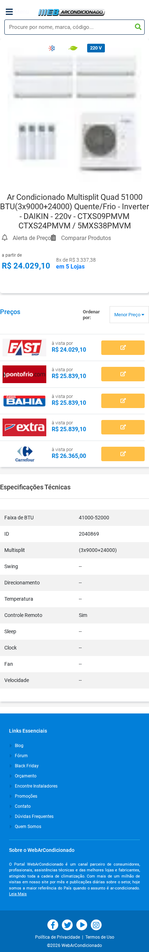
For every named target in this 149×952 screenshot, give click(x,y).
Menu (21, 11)
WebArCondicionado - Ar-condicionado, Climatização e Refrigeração (71, 12)
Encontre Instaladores (36, 786)
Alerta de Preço (31, 237)
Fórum (21, 755)
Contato (22, 806)
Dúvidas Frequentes (34, 816)
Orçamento (25, 776)
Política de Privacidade (58, 937)
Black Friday (26, 765)
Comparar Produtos (85, 237)
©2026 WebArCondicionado (74, 945)
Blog (19, 745)
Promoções (25, 796)
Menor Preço (127, 314)
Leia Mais (18, 894)
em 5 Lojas (70, 266)
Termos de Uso (99, 937)
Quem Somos (27, 826)
